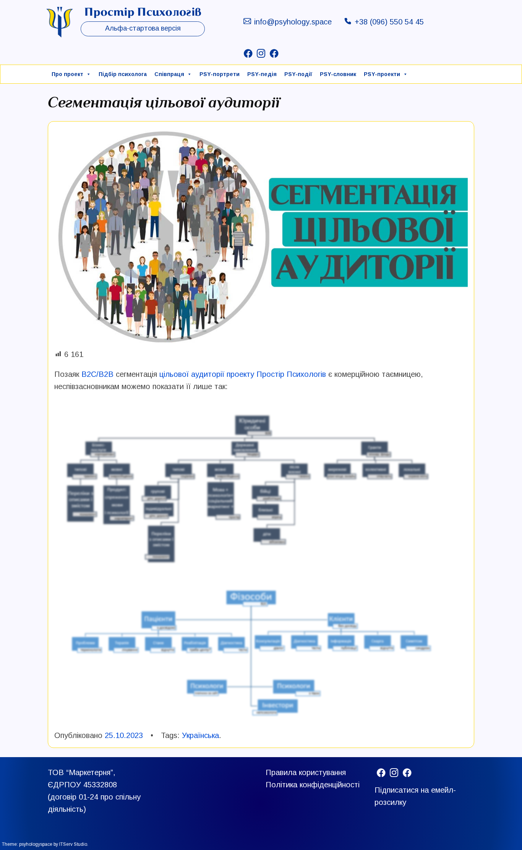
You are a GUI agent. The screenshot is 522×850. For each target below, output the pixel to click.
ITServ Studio (73, 844)
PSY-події (298, 74)
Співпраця (169, 74)
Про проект (67, 74)
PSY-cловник (338, 74)
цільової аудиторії (191, 374)
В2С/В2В (97, 374)
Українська (200, 735)
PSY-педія (262, 74)
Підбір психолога (123, 74)
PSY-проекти (382, 74)
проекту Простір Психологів (276, 374)
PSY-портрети (219, 74)
